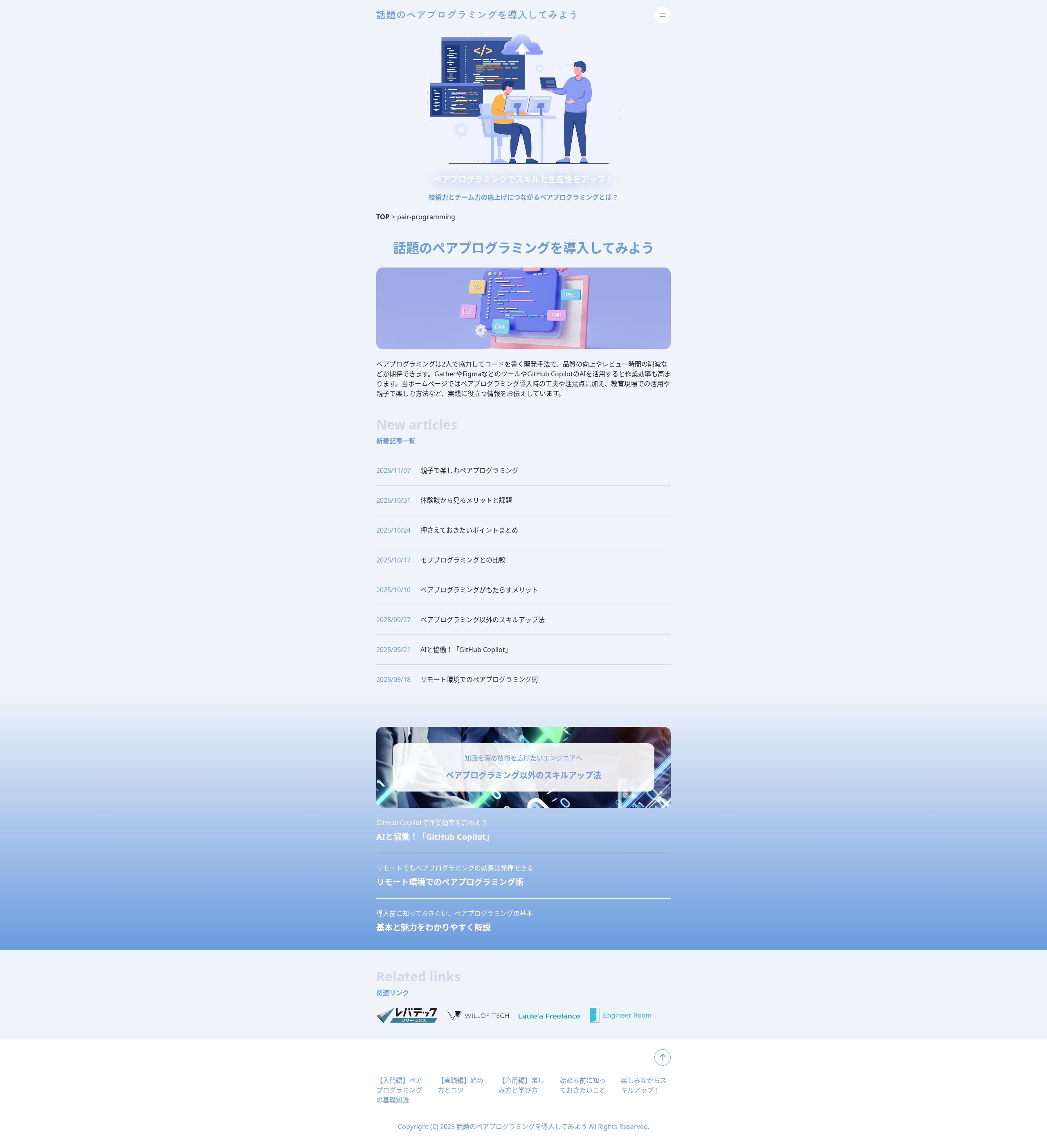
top (662, 1057)
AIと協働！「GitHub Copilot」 (466, 649)
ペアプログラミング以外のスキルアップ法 (482, 619)
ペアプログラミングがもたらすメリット (479, 589)
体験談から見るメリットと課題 (466, 500)
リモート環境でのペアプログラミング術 (479, 679)
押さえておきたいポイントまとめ (469, 530)
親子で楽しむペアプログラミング (469, 470)
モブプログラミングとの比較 (463, 560)
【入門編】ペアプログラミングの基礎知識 (399, 1090)
